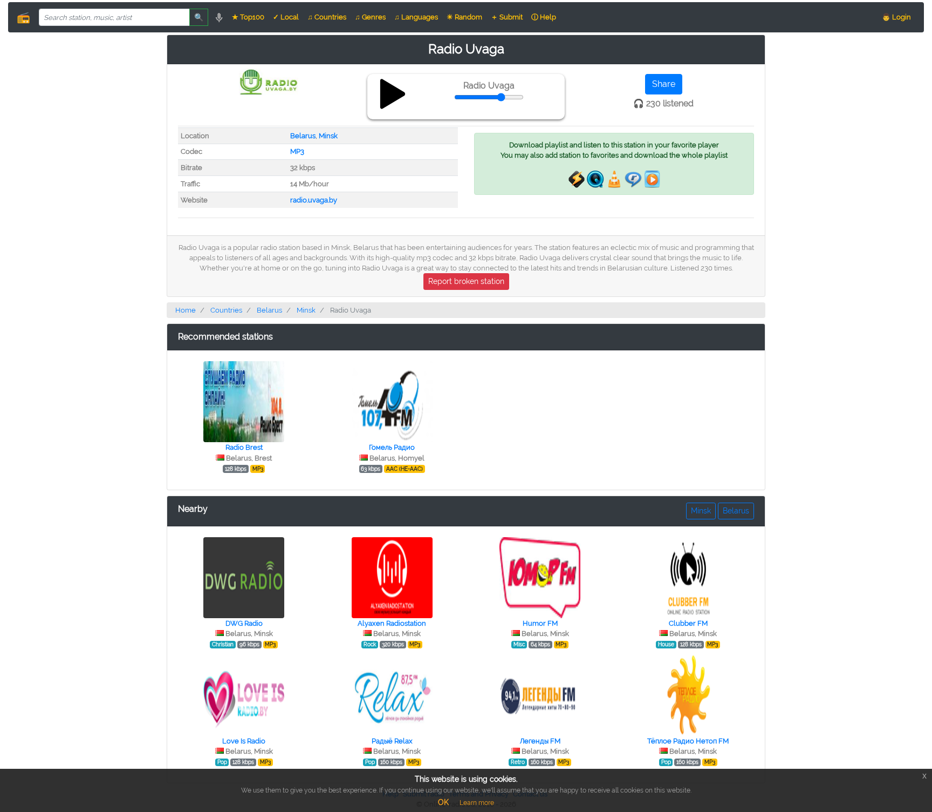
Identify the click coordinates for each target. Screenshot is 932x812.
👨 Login (896, 17)
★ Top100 (248, 17)
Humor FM (540, 623)
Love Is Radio (243, 741)
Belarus (303, 136)
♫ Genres (370, 17)
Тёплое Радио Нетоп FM (688, 741)
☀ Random (464, 17)
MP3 (297, 151)
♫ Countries (326, 17)
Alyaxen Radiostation (392, 623)
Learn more (477, 803)
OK (443, 802)
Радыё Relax (392, 741)
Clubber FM (688, 623)
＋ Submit (507, 17)
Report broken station (466, 281)
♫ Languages (416, 17)
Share (663, 84)
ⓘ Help (543, 17)
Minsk (328, 136)
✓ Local (286, 17)
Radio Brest (244, 447)
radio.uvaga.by (313, 200)
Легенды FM (540, 741)
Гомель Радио (392, 447)
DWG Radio (244, 623)
